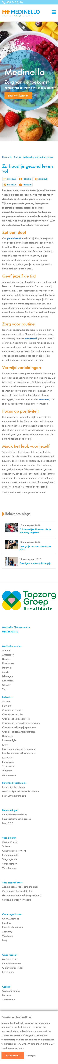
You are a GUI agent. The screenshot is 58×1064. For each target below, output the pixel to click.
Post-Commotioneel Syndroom (18, 749)
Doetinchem (8, 663)
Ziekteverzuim (9, 775)
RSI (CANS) (8, 757)
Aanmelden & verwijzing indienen (20, 886)
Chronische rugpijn (12, 710)
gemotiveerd (14, 238)
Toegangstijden (10, 859)
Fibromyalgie (9, 740)
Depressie (7, 736)
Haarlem (7, 667)
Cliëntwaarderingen (12, 967)
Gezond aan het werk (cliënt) (17, 891)
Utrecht (6, 685)
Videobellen (8, 999)
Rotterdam (7, 680)
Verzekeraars (9, 868)
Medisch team (9, 959)
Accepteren (12, 1055)
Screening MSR (10, 855)
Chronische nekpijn (12, 714)
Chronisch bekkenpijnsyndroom (19, 727)
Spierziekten (8, 766)
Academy (7, 931)
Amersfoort (8, 654)
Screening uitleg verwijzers (16, 899)
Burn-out (6, 705)
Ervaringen (8, 972)
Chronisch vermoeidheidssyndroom (21, 723)
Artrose (6, 701)
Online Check (9, 842)
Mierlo (5, 672)
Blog (4, 940)
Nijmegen (7, 676)
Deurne (6, 659)
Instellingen (30, 1055)
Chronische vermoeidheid (16, 718)
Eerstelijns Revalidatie (14, 787)
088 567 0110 (14, 2)
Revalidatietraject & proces (16, 818)
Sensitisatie (8, 762)
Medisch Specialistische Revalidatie (21, 791)
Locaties (6, 923)
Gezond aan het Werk (14, 850)
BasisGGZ (7, 823)
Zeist (4, 689)
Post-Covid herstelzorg (14, 795)
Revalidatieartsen (11, 963)
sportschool (31, 338)
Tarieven (6, 846)
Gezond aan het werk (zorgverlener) (21, 895)
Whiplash (7, 770)
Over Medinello (10, 918)
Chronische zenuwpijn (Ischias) (18, 731)
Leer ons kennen (18, 95)
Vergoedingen (9, 863)
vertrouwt (44, 399)
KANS (5, 744)
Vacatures (7, 936)
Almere (6, 650)
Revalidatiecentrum (12, 927)
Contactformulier (11, 991)
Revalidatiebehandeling (14, 814)
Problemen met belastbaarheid (18, 753)
